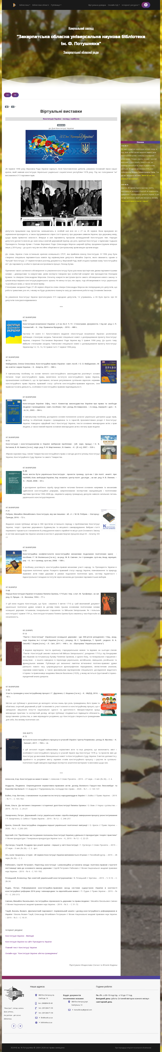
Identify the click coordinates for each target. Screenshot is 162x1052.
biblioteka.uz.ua (46, 1022)
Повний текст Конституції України (21, 947)
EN (15, 95)
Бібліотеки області (40, 5)
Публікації (55, 5)
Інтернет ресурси (130, 5)
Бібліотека (24, 5)
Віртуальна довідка (97, 5)
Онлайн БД (113, 5)
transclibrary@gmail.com (83, 1010)
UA (7, 95)
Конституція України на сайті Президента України (28, 941)
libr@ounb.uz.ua (47, 1018)
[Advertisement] (140, 123)
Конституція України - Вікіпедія (19, 936)
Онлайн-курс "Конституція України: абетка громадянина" (31, 953)
